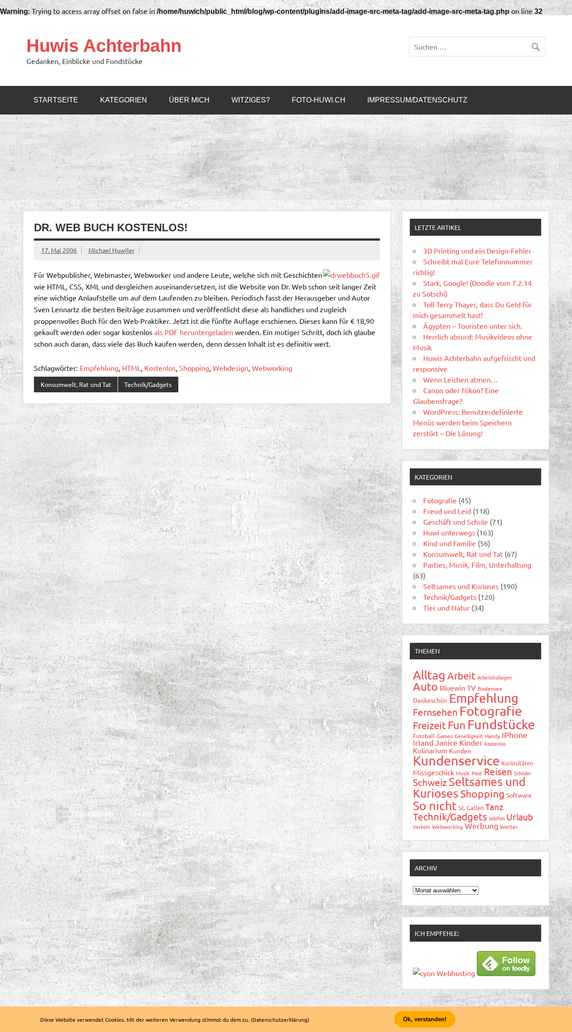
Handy (492, 735)
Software (519, 795)
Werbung (481, 825)
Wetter (509, 826)
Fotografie (440, 500)
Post (476, 773)
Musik (463, 773)
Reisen (498, 771)
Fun (457, 724)
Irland (423, 742)
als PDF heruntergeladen (193, 331)
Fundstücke (501, 724)
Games (445, 735)
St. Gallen (471, 807)
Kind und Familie (449, 543)
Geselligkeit (468, 735)
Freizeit (429, 725)
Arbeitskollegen (494, 677)
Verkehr (421, 826)
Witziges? (250, 100)
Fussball (424, 735)
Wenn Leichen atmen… (460, 379)
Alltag (429, 674)
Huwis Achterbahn (103, 45)
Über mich (189, 100)
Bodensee (490, 688)
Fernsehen (435, 712)
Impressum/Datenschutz (417, 100)
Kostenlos (160, 367)
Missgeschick (433, 772)
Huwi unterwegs (449, 532)
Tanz (494, 806)
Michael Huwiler (111, 250)
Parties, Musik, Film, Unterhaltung (477, 564)
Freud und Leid (447, 510)
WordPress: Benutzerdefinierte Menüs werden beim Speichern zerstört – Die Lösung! (468, 422)
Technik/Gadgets (148, 384)
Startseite (56, 100)
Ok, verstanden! (424, 1019)
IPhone (514, 734)
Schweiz (430, 782)
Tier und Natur (446, 607)
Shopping (194, 367)
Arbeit (461, 675)
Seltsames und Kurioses (461, 586)
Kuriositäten (517, 763)
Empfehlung (99, 367)
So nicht (435, 805)
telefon (497, 818)
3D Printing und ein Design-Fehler (477, 250)
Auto (425, 686)
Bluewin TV (458, 687)
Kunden (460, 751)
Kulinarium (430, 750)
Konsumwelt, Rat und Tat (76, 384)
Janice (446, 742)
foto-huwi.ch (318, 100)
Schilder (522, 773)
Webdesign (230, 367)
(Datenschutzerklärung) (280, 1019)
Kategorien (123, 100)
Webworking (272, 367)
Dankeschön (430, 700)
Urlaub (519, 816)
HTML (131, 367)
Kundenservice (456, 760)
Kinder (471, 742)
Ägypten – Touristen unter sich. (472, 325)
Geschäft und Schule (455, 521)
